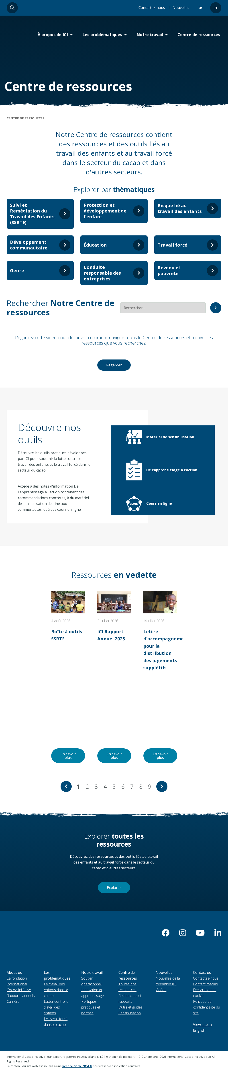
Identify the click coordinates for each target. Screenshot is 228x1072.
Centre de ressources (198, 34)
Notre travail (149, 34)
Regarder (114, 365)
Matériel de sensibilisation (170, 437)
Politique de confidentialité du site (206, 1007)
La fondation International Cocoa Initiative (19, 984)
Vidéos (161, 989)
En (200, 8)
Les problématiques (102, 34)
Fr (215, 8)
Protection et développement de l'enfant (105, 211)
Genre (17, 270)
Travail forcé (172, 245)
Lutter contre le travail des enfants (56, 1007)
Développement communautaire (28, 245)
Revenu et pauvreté (169, 270)
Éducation (95, 245)
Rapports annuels (21, 995)
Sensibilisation (129, 1013)
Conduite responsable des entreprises (102, 273)
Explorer (114, 887)
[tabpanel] (68, 677)
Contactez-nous (151, 7)
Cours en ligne (159, 503)
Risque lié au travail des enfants (180, 208)
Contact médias (205, 984)
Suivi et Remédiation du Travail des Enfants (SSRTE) (32, 213)
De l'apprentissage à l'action (171, 470)
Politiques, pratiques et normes (90, 1007)
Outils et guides (130, 1007)
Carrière (13, 1001)
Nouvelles (181, 7)
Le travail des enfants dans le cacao (56, 990)
